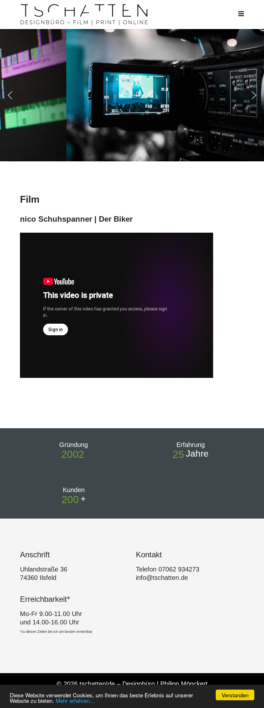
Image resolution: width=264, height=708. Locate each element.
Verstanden (235, 695)
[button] (10, 95)
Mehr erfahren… (75, 700)
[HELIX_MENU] (241, 14)
